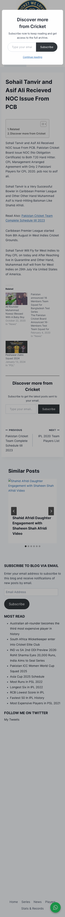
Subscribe (46, 47)
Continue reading (32, 56)
